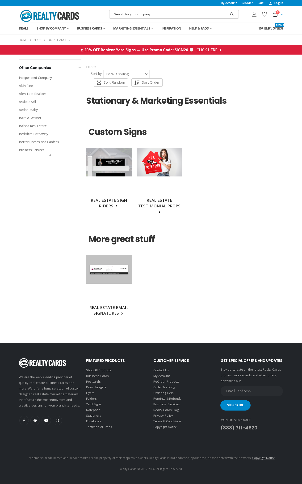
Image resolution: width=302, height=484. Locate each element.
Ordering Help (163, 393)
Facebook (24, 420)
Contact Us (161, 370)
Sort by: (96, 73)
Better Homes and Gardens (39, 142)
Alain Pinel (26, 85)
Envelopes (93, 421)
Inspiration (171, 28)
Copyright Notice (165, 427)
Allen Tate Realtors (32, 93)
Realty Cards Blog (166, 410)
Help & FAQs (199, 28)
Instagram (57, 420)
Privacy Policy (163, 415)
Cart (261, 3)
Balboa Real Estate (32, 126)
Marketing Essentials (131, 28)
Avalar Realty (28, 109)
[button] (96, 67)
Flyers (90, 393)
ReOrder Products (166, 381)
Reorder (247, 3)
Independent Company (35, 77)
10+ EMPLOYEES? (270, 27)
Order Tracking (164, 387)
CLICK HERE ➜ (209, 49)
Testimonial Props (99, 427)
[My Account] (254, 14)
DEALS (23, 28)
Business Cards (89, 28)
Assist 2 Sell (27, 101)
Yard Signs (93, 404)
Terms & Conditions (167, 421)
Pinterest (35, 420)
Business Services (31, 150)
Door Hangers (96, 387)
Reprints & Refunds (167, 398)
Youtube (46, 420)
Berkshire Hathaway (33, 134)
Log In (278, 3)
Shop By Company (51, 28)
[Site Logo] (49, 16)
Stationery (93, 415)
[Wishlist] (264, 14)
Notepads (93, 410)
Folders (91, 398)
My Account (229, 3)
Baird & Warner (30, 118)
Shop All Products (98, 370)
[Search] (232, 14)
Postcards (93, 381)
